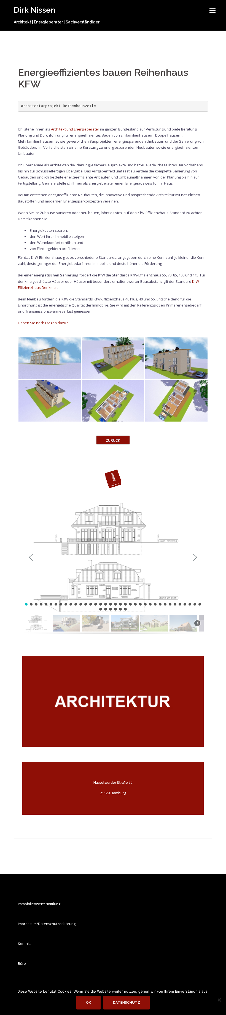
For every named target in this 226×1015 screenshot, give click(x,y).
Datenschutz (126, 1002)
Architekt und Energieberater (75, 129)
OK (88, 1002)
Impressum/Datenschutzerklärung (47, 923)
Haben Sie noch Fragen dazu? (43, 322)
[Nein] (219, 1000)
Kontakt (24, 943)
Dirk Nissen (34, 10)
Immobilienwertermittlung (39, 903)
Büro (22, 963)
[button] (113, 557)
